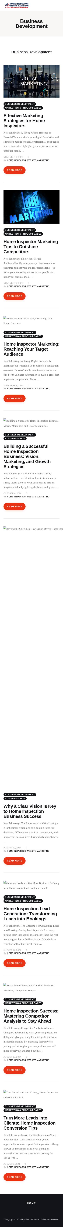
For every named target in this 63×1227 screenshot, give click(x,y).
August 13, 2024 (12, 1057)
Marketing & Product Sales (23, 108)
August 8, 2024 (12, 1164)
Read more (14, 170)
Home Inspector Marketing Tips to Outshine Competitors (31, 246)
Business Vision (15, 438)
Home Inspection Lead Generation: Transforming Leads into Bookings (30, 913)
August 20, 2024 (12, 848)
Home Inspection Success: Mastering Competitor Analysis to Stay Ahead (31, 1016)
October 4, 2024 (13, 493)
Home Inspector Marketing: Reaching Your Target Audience (31, 349)
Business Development (20, 104)
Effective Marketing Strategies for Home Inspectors (24, 120)
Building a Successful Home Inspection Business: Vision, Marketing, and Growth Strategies (27, 456)
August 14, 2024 (12, 950)
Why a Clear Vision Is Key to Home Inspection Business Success (30, 811)
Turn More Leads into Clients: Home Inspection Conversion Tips (30, 1123)
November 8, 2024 (13, 157)
